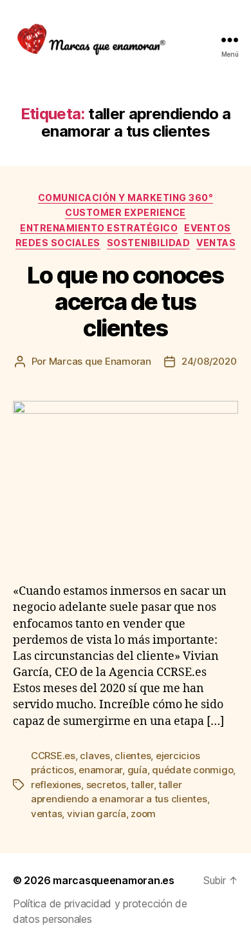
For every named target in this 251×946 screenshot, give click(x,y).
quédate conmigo (192, 770)
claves (94, 755)
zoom (143, 813)
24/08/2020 (208, 361)
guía (137, 770)
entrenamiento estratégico (99, 227)
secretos (106, 784)
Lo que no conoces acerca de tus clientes (125, 301)
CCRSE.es (53, 755)
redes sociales (57, 242)
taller (142, 784)
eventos (207, 227)
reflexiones (56, 784)
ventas (216, 242)
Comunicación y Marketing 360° (126, 197)
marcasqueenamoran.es (113, 880)
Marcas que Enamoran (100, 361)
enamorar (100, 770)
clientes (133, 755)
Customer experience (125, 212)
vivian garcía (96, 813)
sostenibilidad (148, 242)
